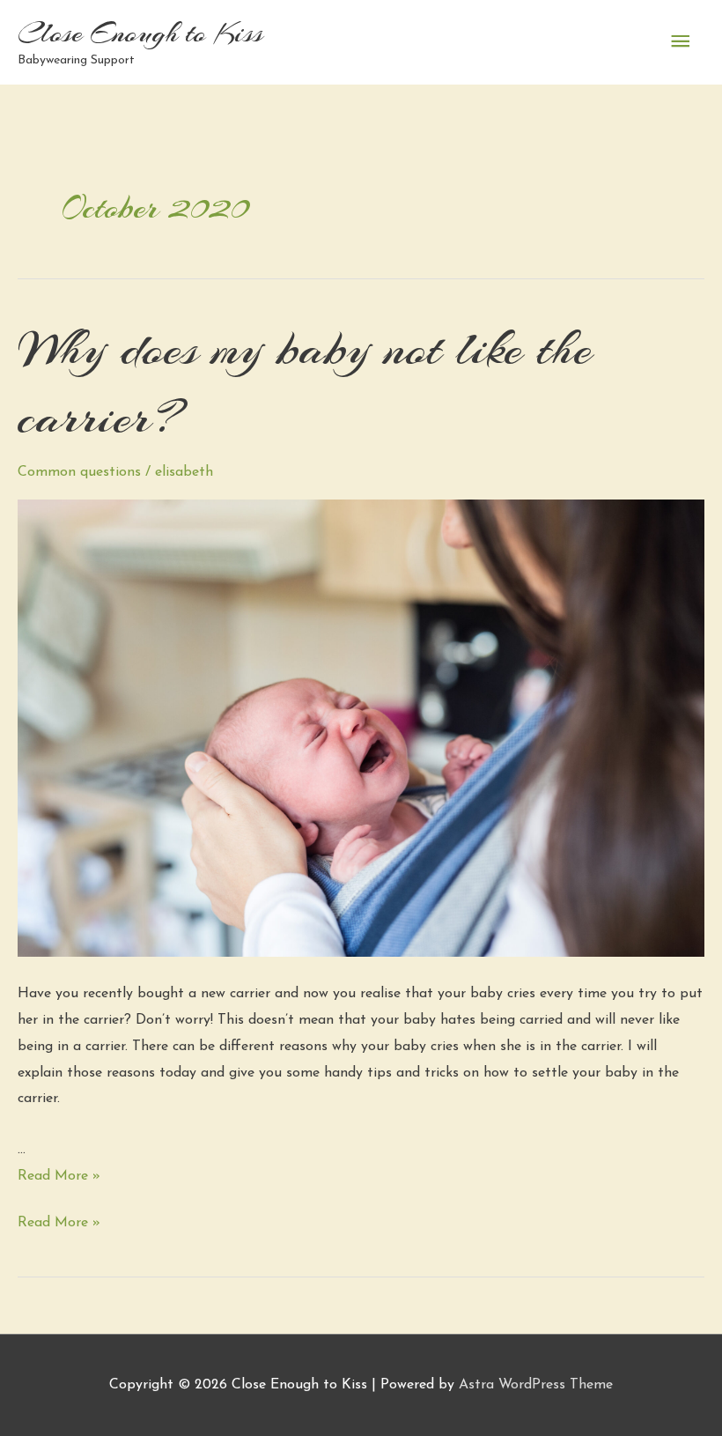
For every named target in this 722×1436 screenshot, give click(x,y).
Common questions (79, 472)
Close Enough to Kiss (140, 32)
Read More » (59, 1176)
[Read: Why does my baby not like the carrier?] (361, 728)
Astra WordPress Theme (536, 1385)
